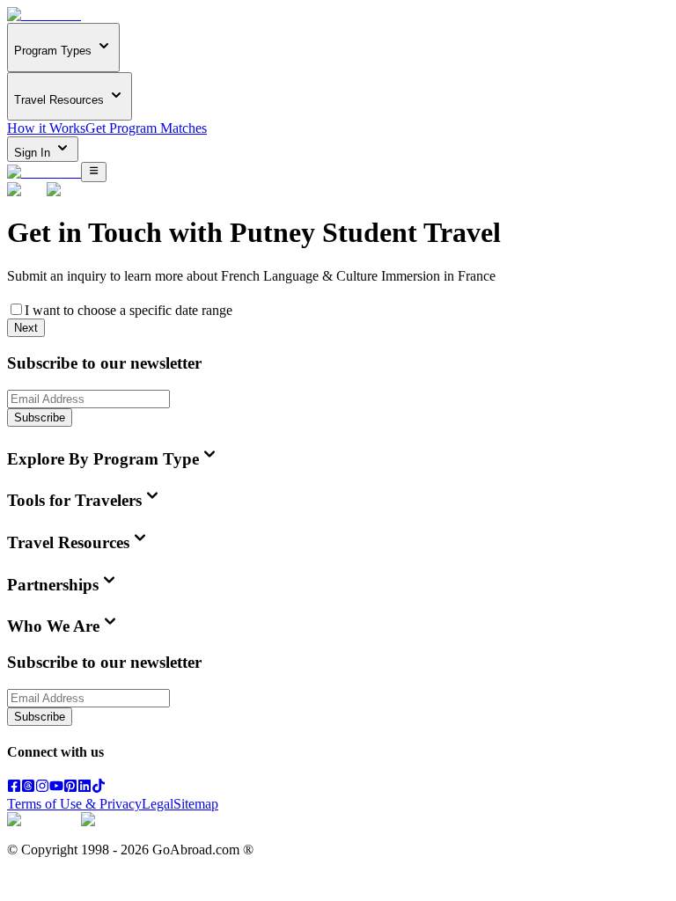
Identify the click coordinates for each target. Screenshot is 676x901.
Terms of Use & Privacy (74, 803)
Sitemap (195, 803)
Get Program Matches (146, 128)
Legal (157, 803)
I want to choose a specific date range (128, 310)
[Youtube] (56, 787)
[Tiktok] (99, 787)
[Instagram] (42, 787)
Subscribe (39, 417)
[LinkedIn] (84, 787)
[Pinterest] (70, 787)
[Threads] (28, 787)
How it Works (46, 128)
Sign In (34, 152)
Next (26, 327)
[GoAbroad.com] (44, 14)
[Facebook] (14, 787)
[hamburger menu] (94, 171)
